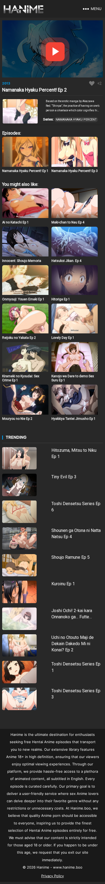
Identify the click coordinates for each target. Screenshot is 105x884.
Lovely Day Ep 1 (62, 338)
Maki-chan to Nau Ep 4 (67, 222)
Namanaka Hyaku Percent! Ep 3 (74, 171)
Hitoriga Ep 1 (60, 299)
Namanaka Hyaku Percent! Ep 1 (25, 171)
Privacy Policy (52, 876)
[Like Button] (92, 83)
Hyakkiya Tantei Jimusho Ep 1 (73, 419)
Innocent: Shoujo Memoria (21, 261)
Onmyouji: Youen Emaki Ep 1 (23, 299)
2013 (6, 83)
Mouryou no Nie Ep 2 (17, 419)
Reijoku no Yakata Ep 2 (19, 338)
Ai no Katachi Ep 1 (15, 222)
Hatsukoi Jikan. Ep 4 (66, 261)
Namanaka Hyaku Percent (76, 119)
